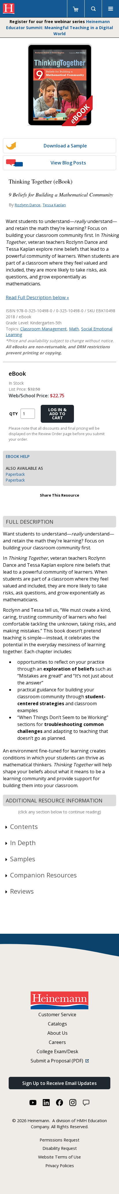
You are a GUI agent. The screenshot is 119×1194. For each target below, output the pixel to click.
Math (74, 329)
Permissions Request (59, 1140)
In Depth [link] (23, 842)
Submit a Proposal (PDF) (58, 1061)
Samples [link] (22, 858)
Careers (57, 1042)
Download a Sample (65, 146)
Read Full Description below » (37, 297)
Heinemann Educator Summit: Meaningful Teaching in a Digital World (59, 27)
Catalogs (57, 1024)
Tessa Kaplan (54, 204)
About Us (57, 1033)
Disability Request (59, 1148)
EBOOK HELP (17, 456)
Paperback (15, 474)
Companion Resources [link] (43, 875)
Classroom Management (43, 329)
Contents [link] (24, 826)
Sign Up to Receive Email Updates (59, 1083)
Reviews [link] (22, 891)
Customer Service (57, 1014)
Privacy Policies (59, 1165)
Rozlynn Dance (27, 204)
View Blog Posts (68, 163)
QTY (13, 413)
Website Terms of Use (59, 1157)
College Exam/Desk (57, 1051)
